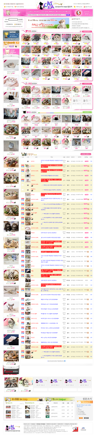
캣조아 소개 (26, 424)
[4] (52, 361)
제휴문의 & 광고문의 (51, 424)
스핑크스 (66, 65)
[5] (54, 361)
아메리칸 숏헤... (66, 54)
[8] (59, 361)
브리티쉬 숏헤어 (11, 120)
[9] (61, 361)
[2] (49, 361)
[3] (51, 361)
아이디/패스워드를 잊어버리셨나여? (14, 26)
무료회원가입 (9, 24)
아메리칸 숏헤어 (11, 389)
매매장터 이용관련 (76, 25)
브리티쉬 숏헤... (87, 42)
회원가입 (80, 3)
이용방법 (33, 424)
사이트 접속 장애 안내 (77, 21)
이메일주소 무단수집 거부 (70, 424)
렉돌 (56, 42)
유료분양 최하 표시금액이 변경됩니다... (81, 27)
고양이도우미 (54, 406)
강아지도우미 (54, 413)
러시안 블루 (26, 42)
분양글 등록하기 (86, 3)
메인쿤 (11, 233)
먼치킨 (11, 152)
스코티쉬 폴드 (56, 54)
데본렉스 (66, 42)
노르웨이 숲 (77, 147)
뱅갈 (46, 77)
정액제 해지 (60, 424)
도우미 (52, 410)
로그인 (75, 3)
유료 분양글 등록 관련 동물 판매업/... (80, 23)
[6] (56, 361)
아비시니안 (87, 65)
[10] (63, 361)
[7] (57, 361)
